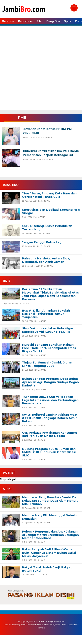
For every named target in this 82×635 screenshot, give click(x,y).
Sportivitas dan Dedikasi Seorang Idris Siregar (51, 211)
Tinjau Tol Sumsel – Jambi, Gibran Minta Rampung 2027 (47, 364)
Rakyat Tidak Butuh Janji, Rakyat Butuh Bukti (47, 569)
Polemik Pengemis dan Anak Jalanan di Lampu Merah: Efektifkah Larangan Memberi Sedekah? (50, 535)
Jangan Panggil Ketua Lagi (42, 242)
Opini (67, 21)
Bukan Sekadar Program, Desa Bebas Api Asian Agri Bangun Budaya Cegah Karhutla (50, 382)
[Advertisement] (41, 67)
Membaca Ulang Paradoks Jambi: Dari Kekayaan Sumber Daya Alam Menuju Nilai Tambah (50, 501)
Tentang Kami (19, 624)
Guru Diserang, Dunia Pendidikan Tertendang (47, 227)
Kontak (41, 627)
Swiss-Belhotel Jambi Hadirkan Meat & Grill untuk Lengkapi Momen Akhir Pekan (49, 418)
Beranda (8, 21)
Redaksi (7, 624)
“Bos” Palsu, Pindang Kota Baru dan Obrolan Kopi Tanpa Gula (49, 195)
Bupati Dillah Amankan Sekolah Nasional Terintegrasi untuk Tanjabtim (46, 314)
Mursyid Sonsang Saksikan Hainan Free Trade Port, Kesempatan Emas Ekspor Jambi (49, 348)
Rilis (39, 21)
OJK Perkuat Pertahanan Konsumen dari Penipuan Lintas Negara (49, 434)
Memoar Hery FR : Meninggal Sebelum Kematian (50, 517)
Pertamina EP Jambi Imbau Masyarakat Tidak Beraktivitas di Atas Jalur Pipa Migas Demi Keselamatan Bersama (50, 294)
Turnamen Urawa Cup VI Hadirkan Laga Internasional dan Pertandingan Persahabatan (50, 400)
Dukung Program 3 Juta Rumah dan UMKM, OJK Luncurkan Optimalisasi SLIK (49, 452)
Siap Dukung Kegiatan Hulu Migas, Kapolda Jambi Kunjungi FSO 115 (48, 330)
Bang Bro (53, 21)
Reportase (25, 21)
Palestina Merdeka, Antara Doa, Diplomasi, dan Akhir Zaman (46, 260)
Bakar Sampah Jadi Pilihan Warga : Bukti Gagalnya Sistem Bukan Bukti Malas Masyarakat (49, 553)
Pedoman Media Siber (38, 624)
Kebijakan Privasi (58, 624)
